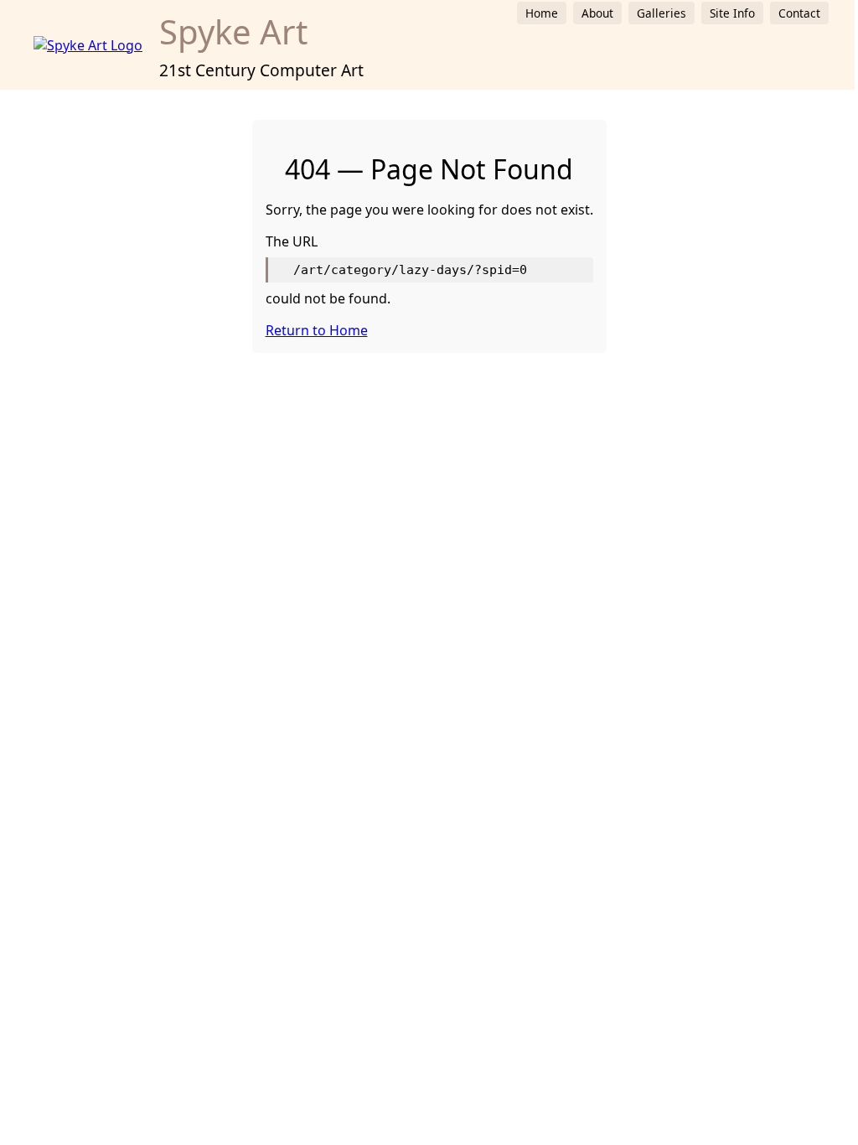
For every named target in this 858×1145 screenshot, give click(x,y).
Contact (799, 13)
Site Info (732, 13)
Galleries (661, 13)
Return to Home (317, 330)
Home (541, 13)
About (597, 13)
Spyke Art (233, 31)
